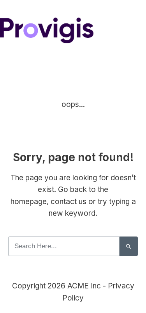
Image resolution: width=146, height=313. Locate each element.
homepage (29, 201)
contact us (68, 201)
